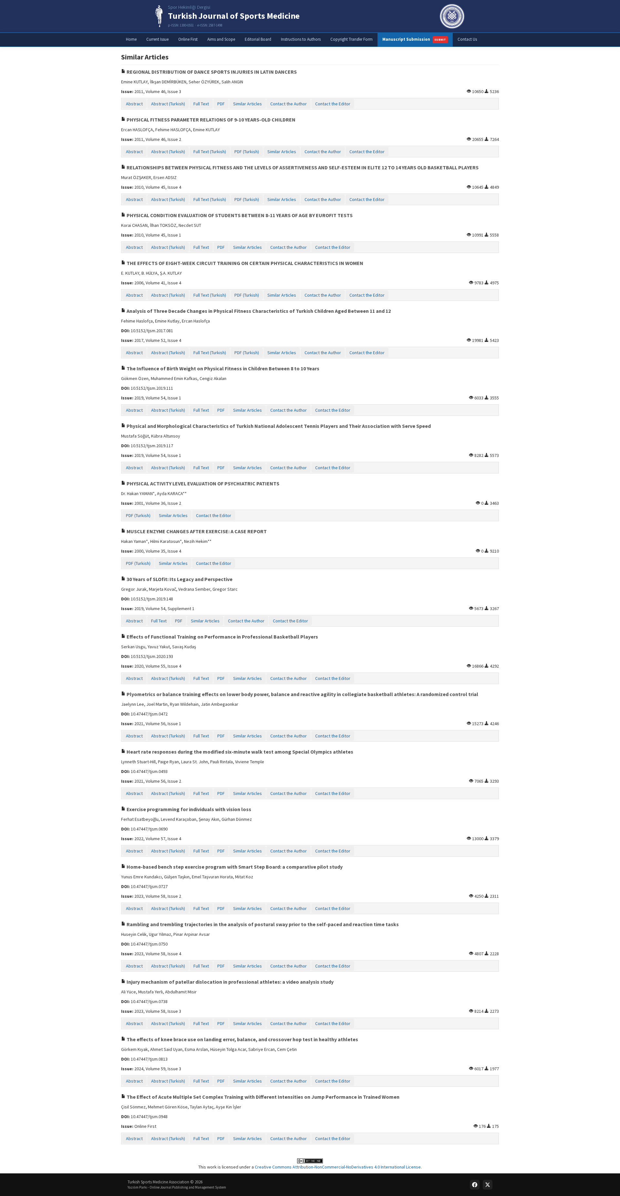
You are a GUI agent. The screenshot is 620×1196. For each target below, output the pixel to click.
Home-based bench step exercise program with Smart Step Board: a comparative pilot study (234, 866)
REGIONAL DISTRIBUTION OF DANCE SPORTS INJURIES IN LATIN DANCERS (211, 72)
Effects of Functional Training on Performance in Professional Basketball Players (222, 636)
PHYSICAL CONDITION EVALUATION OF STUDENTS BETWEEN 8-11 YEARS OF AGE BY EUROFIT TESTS (239, 215)
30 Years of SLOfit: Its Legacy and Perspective (179, 579)
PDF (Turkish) (246, 151)
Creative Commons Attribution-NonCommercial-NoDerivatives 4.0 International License (338, 1167)
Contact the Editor (332, 104)
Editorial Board (258, 39)
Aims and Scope (221, 39)
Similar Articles (247, 104)
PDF (221, 104)
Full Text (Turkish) (209, 151)
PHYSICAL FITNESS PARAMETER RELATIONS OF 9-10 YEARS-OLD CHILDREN (210, 119)
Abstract (134, 104)
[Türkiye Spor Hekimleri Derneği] (452, 16)
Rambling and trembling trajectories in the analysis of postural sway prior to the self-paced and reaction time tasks (262, 924)
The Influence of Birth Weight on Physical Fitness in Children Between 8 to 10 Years (222, 368)
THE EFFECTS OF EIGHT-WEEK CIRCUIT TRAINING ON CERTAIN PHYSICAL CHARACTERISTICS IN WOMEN (244, 263)
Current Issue (157, 39)
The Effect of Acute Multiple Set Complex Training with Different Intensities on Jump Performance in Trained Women (262, 1097)
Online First (188, 39)
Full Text (201, 104)
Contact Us (467, 39)
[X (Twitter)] (487, 1185)
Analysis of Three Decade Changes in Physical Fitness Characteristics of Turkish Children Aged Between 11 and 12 (258, 311)
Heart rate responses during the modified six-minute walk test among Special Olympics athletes (239, 751)
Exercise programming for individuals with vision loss (188, 809)
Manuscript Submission (414, 39)
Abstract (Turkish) (168, 104)
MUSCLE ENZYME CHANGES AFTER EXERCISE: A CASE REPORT (196, 531)
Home (131, 39)
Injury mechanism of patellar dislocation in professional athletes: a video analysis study (230, 982)
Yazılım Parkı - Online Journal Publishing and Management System (177, 1187)
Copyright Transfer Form (351, 39)
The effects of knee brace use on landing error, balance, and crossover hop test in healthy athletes (242, 1039)
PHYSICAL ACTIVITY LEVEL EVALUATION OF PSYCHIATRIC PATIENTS (202, 483)
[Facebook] (475, 1185)
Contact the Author (288, 104)
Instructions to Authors (301, 39)
